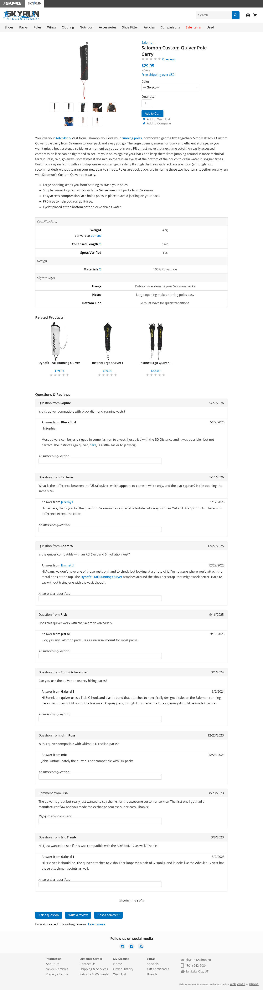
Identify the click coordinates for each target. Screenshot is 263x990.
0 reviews (169, 59)
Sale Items (193, 27)
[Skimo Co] (12, 4)
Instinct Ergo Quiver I (107, 363)
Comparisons (170, 27)
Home (117, 964)
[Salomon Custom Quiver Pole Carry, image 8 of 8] (97, 121)
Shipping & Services (94, 969)
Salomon (148, 42)
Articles (149, 27)
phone (254, 984)
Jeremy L (67, 502)
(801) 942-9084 (196, 965)
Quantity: (148, 96)
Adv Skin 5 (63, 138)
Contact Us (87, 964)
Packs (23, 27)
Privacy (51, 974)
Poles (37, 27)
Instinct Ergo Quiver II (156, 363)
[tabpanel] (59, 349)
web (233, 984)
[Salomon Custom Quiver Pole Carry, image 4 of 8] (97, 107)
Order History (123, 969)
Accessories (107, 27)
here (93, 445)
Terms (63, 974)
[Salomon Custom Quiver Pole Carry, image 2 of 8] (69, 107)
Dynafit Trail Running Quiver (59, 363)
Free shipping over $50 (158, 75)
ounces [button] (96, 236)
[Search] (236, 15)
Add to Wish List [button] (158, 119)
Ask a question (49, 915)
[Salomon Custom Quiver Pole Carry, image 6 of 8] (69, 121)
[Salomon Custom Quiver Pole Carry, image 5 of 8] (111, 107)
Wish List (119, 974)
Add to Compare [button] (159, 123)
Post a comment (108, 915)
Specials (153, 964)
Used (210, 27)
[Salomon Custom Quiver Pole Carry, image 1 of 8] (54, 107)
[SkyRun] (21, 19)
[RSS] (140, 947)
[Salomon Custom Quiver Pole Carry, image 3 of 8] (83, 107)
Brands (152, 974)
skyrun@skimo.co (198, 960)
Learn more (96, 924)
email (241, 984)
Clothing (68, 27)
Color (145, 81)
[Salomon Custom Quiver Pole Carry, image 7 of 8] (83, 121)
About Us (52, 964)
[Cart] (256, 16)
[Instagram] (122, 947)
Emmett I (67, 565)
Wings (51, 27)
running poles (132, 138)
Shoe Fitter (130, 27)
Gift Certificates (158, 969)
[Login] (249, 15)
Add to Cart (152, 113)
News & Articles (57, 969)
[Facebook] (131, 947)
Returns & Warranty (94, 974)
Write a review (78, 915)
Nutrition (86, 27)
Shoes (9, 27)
